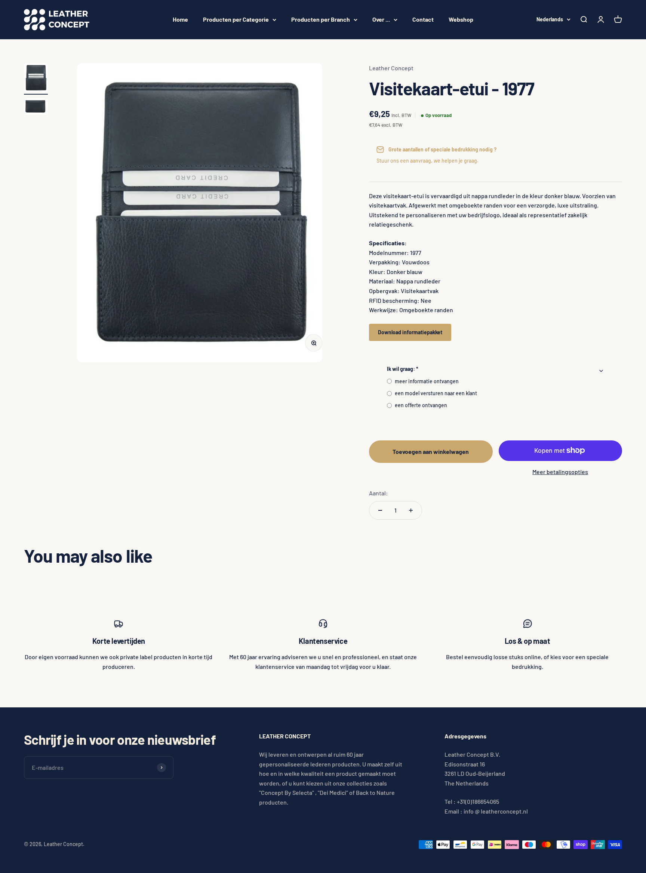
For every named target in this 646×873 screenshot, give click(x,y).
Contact (423, 19)
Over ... (381, 19)
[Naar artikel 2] (36, 107)
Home (180, 19)
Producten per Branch (320, 19)
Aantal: (378, 493)
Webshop (461, 19)
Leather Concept (391, 67)
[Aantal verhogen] (411, 510)
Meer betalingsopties (560, 471)
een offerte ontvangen (421, 405)
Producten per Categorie (236, 19)
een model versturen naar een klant (436, 393)
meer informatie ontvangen (427, 381)
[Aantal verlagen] (380, 510)
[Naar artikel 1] (36, 79)
